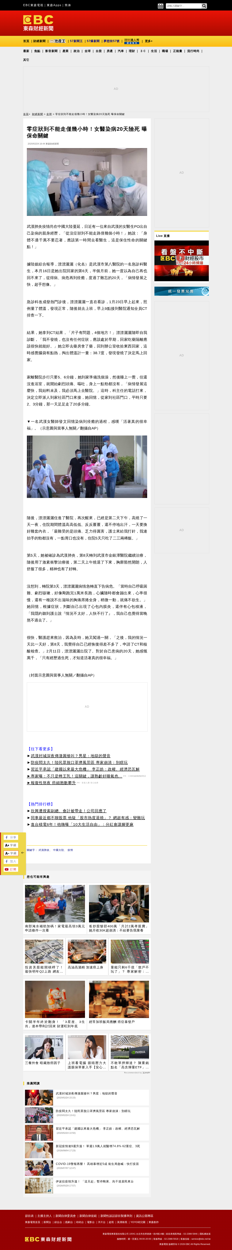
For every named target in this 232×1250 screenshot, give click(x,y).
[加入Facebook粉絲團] (11, 862)
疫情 (70, 850)
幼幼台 (80, 1222)
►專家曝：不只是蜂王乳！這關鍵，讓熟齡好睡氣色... (74, 776)
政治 (77, 51)
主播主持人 (44, 1215)
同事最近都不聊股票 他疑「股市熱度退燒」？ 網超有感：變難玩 (88, 818)
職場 (165, 51)
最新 (26, 51)
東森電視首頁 (32, 1222)
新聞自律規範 (88, 1215)
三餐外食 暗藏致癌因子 (43, 1063)
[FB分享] (11, 838)
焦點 (37, 51)
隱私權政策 (205, 1234)
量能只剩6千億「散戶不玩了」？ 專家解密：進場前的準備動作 (130, 970)
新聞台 (47, 1222)
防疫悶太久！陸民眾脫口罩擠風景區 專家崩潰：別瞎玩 (79, 762)
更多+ (148, 41)
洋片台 (101, 1222)
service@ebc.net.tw (201, 1239)
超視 (111, 1222)
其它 (26, 59)
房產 (110, 51)
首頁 (26, 41)
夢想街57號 (112, 41)
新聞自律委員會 (65, 1215)
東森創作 (154, 1222)
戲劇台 (69, 1222)
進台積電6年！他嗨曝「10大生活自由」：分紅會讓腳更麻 (82, 824)
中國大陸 (58, 850)
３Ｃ (143, 51)
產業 (66, 51)
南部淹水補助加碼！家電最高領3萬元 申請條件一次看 (55, 928)
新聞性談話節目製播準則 (116, 1215)
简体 (68, 5)
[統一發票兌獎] (181, 294)
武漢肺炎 (44, 850)
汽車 (121, 51)
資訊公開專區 (144, 1215)
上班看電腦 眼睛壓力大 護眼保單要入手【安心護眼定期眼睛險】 (87, 1065)
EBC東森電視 (33, 5)
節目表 (29, 1215)
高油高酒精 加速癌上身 (85, 967)
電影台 (91, 1222)
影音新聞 (51, 51)
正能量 (177, 51)
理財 (132, 51)
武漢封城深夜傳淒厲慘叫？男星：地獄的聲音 (71, 756)
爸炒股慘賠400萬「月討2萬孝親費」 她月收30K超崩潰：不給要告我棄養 (119, 928)
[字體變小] (11, 855)
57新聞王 (76, 41)
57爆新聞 (93, 41)
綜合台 (58, 1222)
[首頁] (38, 22)
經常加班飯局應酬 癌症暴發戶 (112, 1022)
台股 (99, 51)
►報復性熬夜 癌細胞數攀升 (51, 783)
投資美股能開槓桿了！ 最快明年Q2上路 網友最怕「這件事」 (44, 970)
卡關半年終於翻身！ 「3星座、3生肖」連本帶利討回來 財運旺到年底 (55, 1024)
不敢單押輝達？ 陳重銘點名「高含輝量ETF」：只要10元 (130, 1065)
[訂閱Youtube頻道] (11, 870)
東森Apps (54, 5)
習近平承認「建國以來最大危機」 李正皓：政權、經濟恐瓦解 (85, 769)
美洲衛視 (122, 1222)
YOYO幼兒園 (137, 1222)
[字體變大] (11, 846)
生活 (154, 51)
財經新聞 (39, 41)
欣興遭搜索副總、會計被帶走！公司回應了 (69, 811)
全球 (88, 51)
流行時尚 (193, 51)
